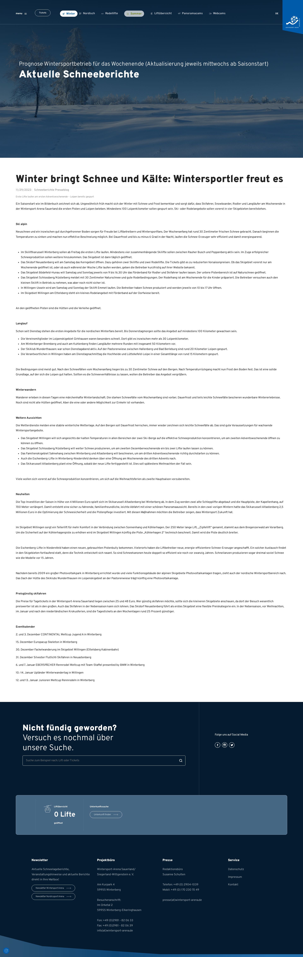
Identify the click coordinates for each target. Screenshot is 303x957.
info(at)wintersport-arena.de (115, 931)
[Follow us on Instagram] (224, 745)
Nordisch (89, 13)
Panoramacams (192, 13)
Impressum (235, 877)
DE (276, 13)
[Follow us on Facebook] (217, 745)
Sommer (136, 14)
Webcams (219, 13)
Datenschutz (236, 869)
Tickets (42, 13)
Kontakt (233, 884)
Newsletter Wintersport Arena (50, 888)
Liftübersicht (163, 13)
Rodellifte (111, 13)
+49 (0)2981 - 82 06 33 (118, 920)
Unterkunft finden (102, 814)
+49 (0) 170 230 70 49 (185, 890)
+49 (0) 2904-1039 (185, 884)
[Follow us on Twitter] (232, 745)
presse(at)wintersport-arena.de (182, 900)
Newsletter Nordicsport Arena (50, 896)
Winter (70, 14)
